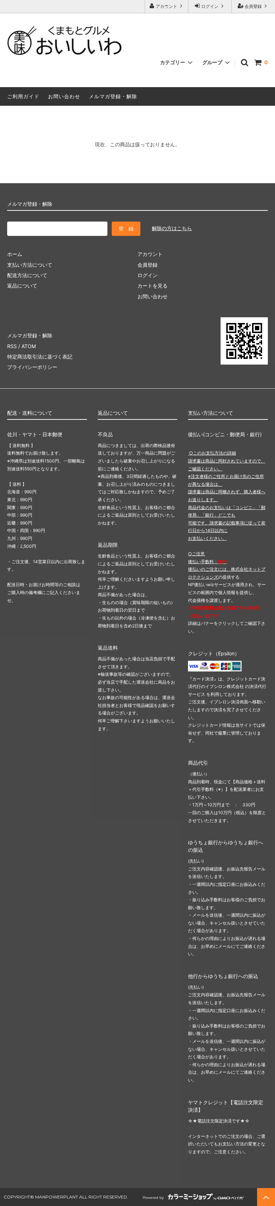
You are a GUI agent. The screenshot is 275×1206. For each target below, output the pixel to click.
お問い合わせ (64, 96)
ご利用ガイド (23, 96)
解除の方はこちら (172, 228)
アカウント (166, 6)
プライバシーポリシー (32, 367)
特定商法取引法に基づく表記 (39, 356)
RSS (12, 346)
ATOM (28, 346)
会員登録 (253, 6)
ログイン (209, 6)
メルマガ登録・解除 (113, 96)
